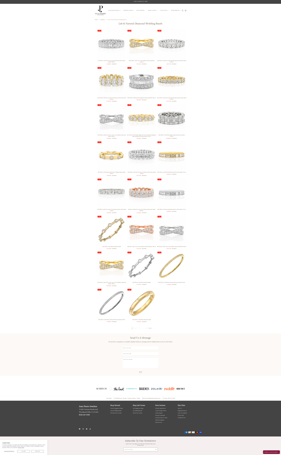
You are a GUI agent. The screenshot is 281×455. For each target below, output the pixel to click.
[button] (185, 10)
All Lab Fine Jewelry (137, 413)
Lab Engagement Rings (138, 408)
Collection (102, 19)
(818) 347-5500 (171, 398)
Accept (24, 451)
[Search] (182, 10)
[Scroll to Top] (278, 447)
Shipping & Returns (182, 410)
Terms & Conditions (182, 413)
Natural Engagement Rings (116, 408)
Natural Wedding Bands (115, 410)
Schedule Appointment (160, 408)
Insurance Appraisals (160, 415)
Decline (37, 451)
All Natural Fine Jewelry (116, 413)
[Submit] (156, 449)
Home (96, 19)
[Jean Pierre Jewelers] (100, 10)
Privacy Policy (21, 447)
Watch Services (158, 422)
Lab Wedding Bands (137, 410)
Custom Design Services (160, 410)
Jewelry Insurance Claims (161, 417)
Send (140, 371)
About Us (180, 408)
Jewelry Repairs (159, 413)
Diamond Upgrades (159, 420)
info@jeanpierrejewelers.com (153, 398)
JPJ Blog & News (182, 417)
